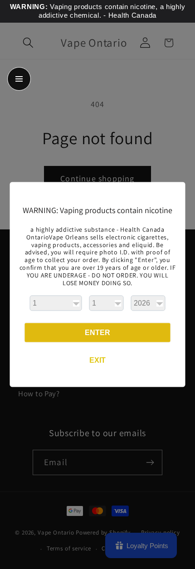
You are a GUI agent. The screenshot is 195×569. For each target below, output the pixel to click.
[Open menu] (19, 79)
